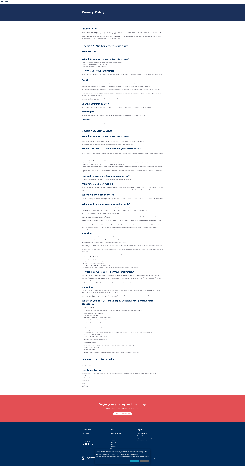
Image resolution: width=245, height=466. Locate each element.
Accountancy (158, 1)
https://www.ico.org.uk (93, 347)
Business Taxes (168, 1)
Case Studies (219, 1)
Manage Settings (125, 460)
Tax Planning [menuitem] (113, 446)
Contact (241, 1)
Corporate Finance (180, 1)
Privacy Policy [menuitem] (140, 435)
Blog (212, 1)
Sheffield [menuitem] (85, 435)
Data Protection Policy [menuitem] (142, 440)
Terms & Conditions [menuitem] (142, 433)
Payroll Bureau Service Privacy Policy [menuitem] (146, 438)
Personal (190, 1)
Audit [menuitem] (111, 435)
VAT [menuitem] (111, 448)
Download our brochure (122, 413)
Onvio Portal (234, 1)
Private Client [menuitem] (113, 442)
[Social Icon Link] (83, 444)
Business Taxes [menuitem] (113, 438)
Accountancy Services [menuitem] (115, 433)
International (198, 1)
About (206, 1)
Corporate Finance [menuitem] (114, 440)
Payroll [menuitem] (111, 444)
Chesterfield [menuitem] (86, 433)
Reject (144, 460)
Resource (226, 1)
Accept (134, 460)
